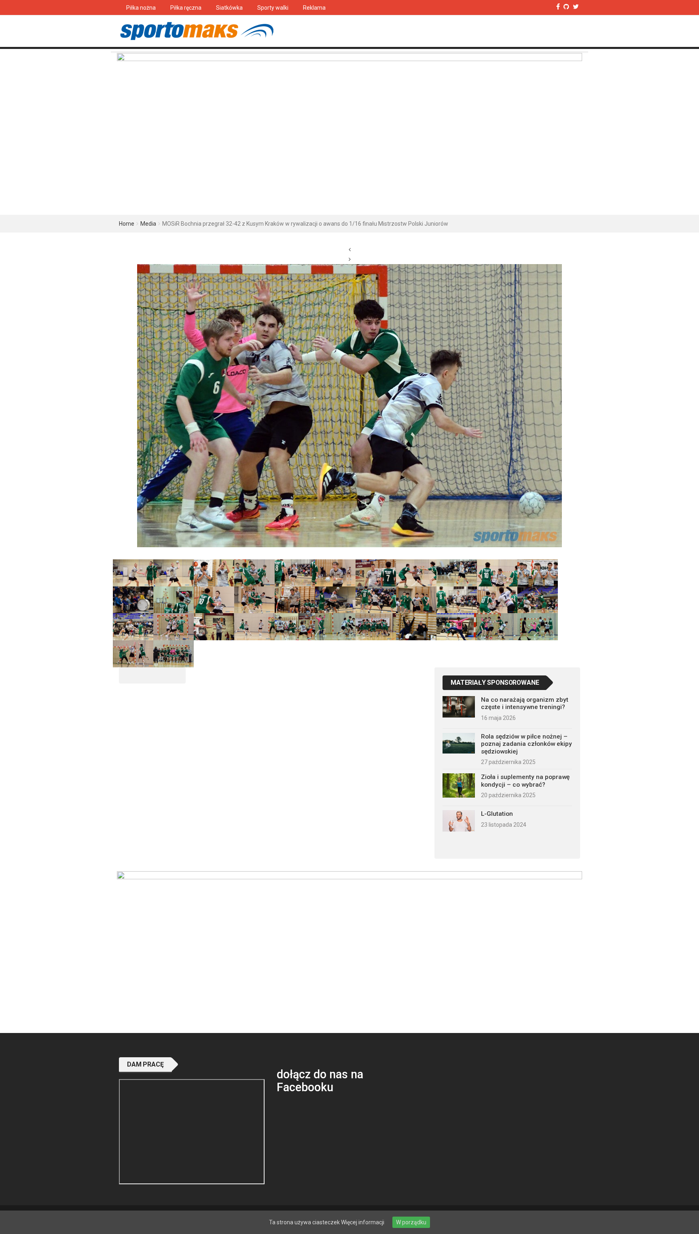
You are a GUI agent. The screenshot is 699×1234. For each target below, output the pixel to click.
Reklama (314, 7)
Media (148, 223)
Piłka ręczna (185, 7)
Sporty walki (272, 7)
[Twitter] (576, 7)
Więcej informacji (362, 1222)
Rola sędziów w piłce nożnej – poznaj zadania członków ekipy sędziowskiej (526, 744)
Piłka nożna (141, 7)
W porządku (411, 1222)
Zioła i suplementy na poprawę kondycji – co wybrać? (525, 780)
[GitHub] (566, 7)
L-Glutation (497, 813)
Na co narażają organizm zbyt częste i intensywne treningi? (524, 703)
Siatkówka (229, 7)
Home (126, 223)
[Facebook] (558, 7)
